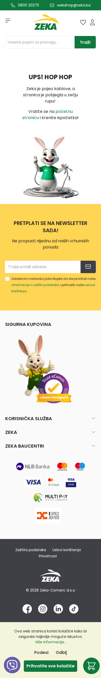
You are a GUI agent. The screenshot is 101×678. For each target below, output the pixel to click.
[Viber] (12, 671)
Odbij (61, 652)
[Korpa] (91, 666)
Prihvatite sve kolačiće (50, 666)
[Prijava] (92, 22)
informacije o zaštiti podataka (35, 285)
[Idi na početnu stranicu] (46, 23)
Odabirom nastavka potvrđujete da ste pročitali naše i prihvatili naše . (53, 284)
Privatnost (48, 556)
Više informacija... (50, 642)
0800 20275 (28, 5)
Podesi (41, 652)
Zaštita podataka (30, 549)
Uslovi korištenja (66, 549)
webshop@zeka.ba (74, 5)
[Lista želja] (83, 22)
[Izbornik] (6, 22)
